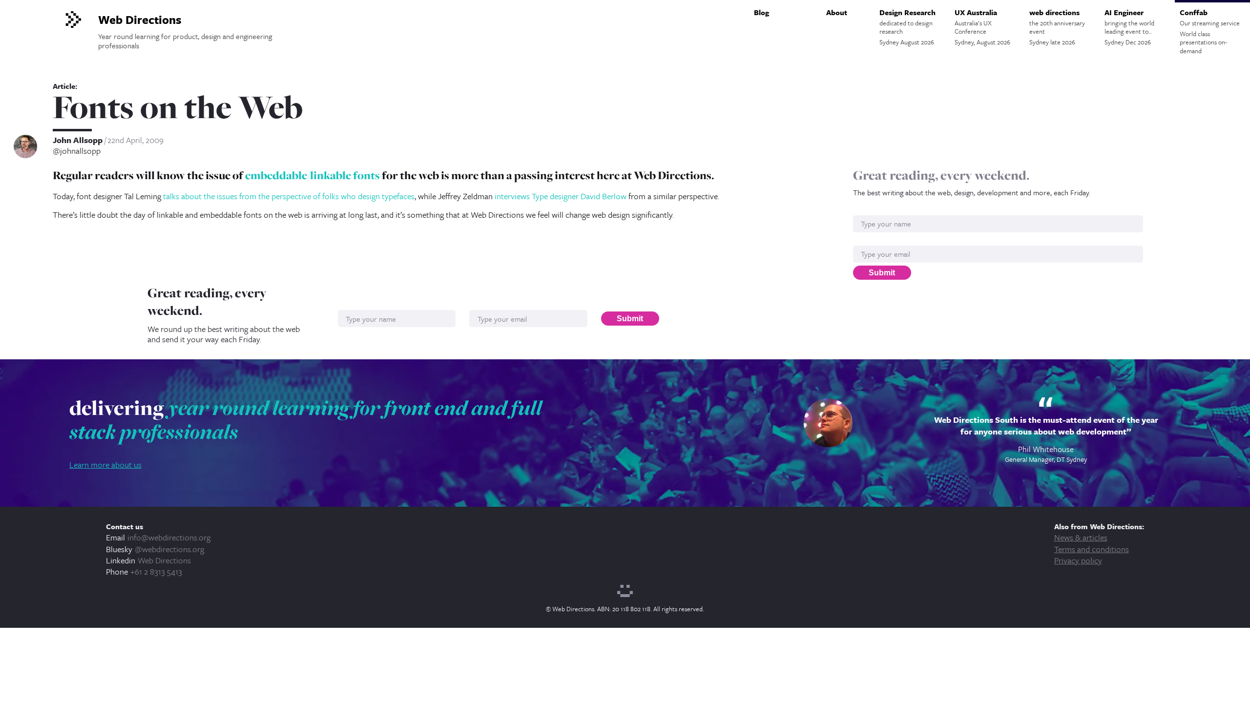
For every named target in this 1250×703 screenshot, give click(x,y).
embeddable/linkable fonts (312, 175)
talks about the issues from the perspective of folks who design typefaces (289, 196)
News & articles (1080, 537)
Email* (864, 240)
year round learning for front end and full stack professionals (305, 419)
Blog (761, 12)
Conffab (1210, 31)
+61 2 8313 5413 (156, 571)
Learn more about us (105, 464)
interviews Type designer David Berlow (560, 196)
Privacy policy (1078, 560)
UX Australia (982, 27)
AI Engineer (1129, 27)
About (836, 12)
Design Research (907, 27)
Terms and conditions (1091, 549)
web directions (1057, 27)
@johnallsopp (77, 150)
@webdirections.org (169, 549)
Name (863, 210)
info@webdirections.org (168, 537)
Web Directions (164, 560)
